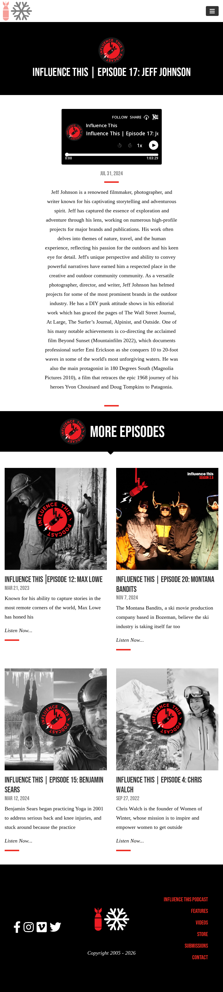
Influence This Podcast (186, 899)
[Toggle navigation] (212, 11)
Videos (202, 922)
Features (199, 911)
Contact (200, 957)
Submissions (196, 945)
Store (202, 934)
